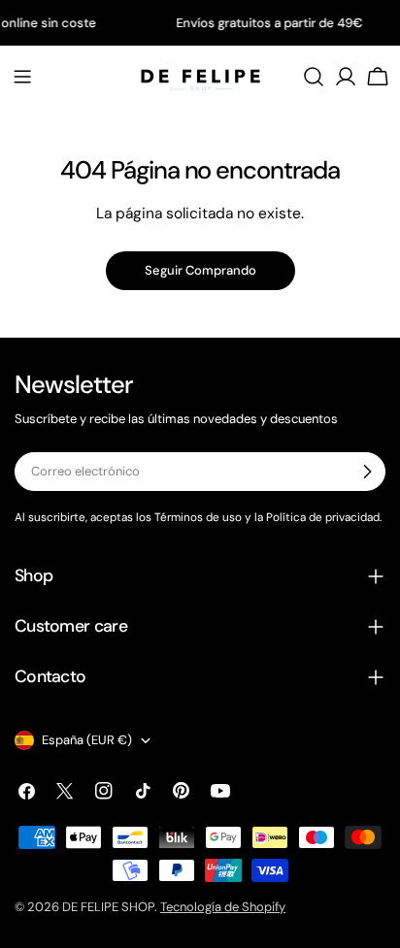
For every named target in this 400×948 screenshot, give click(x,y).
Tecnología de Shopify (222, 907)
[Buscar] (313, 76)
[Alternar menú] (22, 76)
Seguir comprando (200, 270)
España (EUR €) (87, 740)
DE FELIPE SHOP (108, 907)
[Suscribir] (366, 471)
